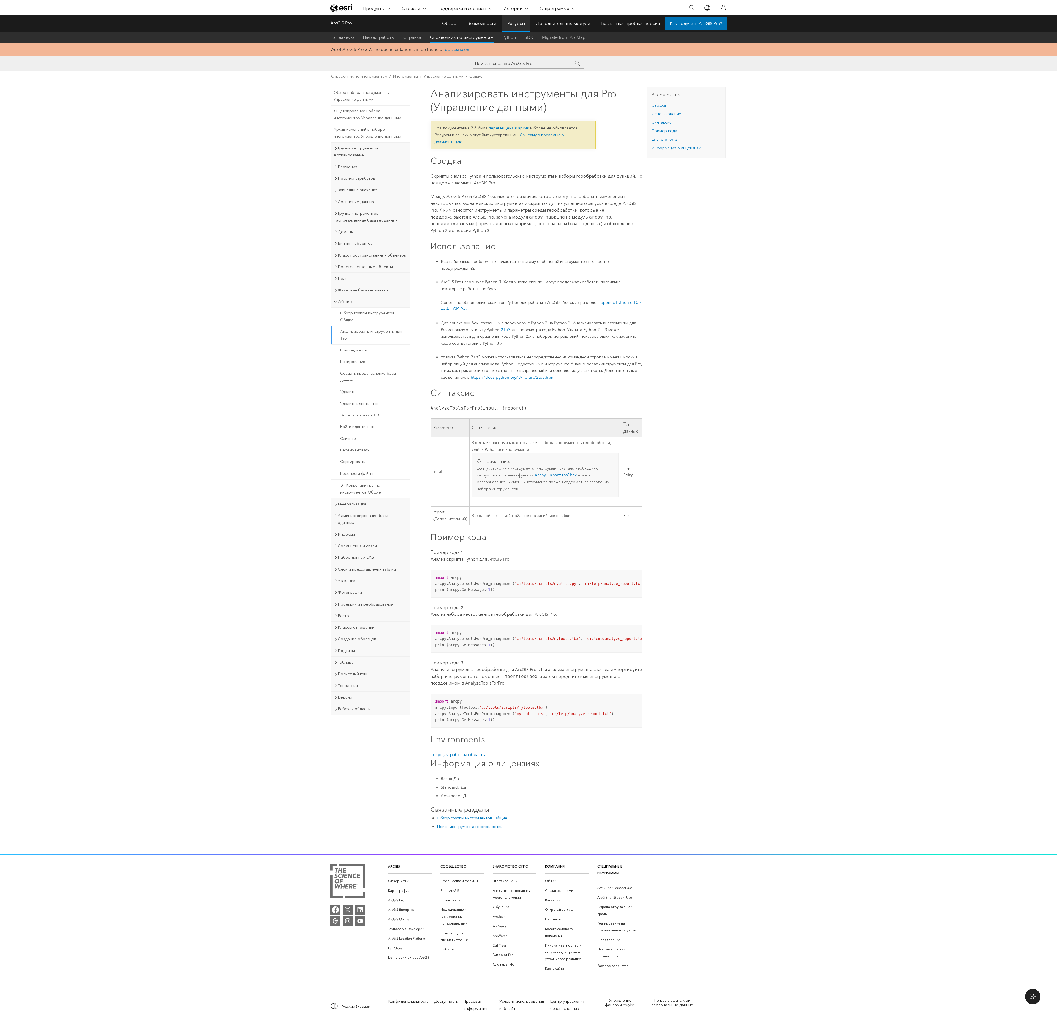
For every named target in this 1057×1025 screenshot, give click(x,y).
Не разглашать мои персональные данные (672, 1002)
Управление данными (444, 76)
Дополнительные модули (563, 23)
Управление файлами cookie (620, 1002)
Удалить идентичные (359, 403)
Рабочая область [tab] (354, 708)
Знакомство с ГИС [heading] (510, 866)
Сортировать (352, 461)
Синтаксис (662, 122)
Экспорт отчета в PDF (361, 415)
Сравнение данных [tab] (356, 201)
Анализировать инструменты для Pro (371, 335)
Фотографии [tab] (350, 592)
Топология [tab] (348, 685)
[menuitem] (410, 881)
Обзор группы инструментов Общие (367, 316)
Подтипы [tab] (346, 650)
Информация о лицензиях (676, 147)
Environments (665, 139)
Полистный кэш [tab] (352, 673)
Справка (412, 37)
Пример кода (664, 130)
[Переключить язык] (707, 7)
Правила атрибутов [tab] (356, 178)
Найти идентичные (357, 426)
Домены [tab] (346, 231)
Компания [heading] (555, 866)
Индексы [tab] (346, 534)
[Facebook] (335, 910)
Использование (666, 113)
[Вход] (723, 7)
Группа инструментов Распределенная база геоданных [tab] (365, 217)
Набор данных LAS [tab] (356, 557)
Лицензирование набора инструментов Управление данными (367, 114)
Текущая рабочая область (458, 754)
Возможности (481, 23)
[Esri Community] (335, 921)
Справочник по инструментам (462, 37)
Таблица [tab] (345, 662)
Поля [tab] (343, 278)
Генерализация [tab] (352, 503)
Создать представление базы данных (368, 377)
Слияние (348, 438)
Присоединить (353, 350)
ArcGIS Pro (341, 23)
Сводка (659, 105)
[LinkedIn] (360, 910)
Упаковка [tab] (346, 580)
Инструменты (405, 76)
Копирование (352, 361)
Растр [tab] (343, 615)
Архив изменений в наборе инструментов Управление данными (367, 133)
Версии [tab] (345, 697)
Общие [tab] (345, 301)
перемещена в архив (509, 128)
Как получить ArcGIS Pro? (696, 23)
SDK (529, 37)
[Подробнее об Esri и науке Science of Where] (347, 882)
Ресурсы (516, 23)
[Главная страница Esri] (341, 8)
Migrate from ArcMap (563, 37)
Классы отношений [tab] (356, 627)
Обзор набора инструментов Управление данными (361, 96)
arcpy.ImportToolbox (556, 475)
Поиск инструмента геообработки (470, 826)
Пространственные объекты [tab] (365, 266)
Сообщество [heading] (453, 866)
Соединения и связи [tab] (357, 545)
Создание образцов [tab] (357, 638)
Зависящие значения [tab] (357, 189)
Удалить (347, 391)
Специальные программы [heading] (609, 869)
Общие (476, 76)
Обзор (449, 23)
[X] (348, 910)
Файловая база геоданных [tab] (363, 290)
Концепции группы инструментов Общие (360, 489)
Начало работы (378, 37)
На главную (342, 37)
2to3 (506, 329)
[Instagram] (348, 921)
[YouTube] (360, 921)
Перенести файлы (356, 473)
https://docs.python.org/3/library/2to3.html (512, 377)
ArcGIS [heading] (394, 866)
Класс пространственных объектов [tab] (372, 255)
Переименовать (355, 450)
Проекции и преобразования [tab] (365, 604)
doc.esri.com (458, 49)
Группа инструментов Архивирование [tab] (356, 151)
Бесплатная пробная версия (630, 23)
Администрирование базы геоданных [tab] (361, 519)
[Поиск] (691, 7)
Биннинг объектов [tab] (355, 243)
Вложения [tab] (347, 166)
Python (509, 37)
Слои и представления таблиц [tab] (367, 569)
